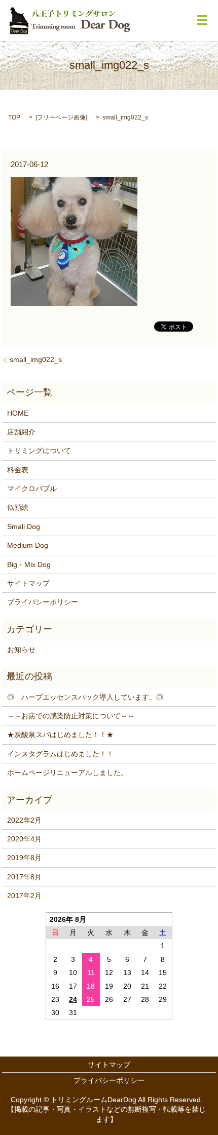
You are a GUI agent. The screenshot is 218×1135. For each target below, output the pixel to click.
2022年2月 (24, 820)
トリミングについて (39, 451)
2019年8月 (24, 858)
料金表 (17, 470)
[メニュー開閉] (202, 20)
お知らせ (21, 649)
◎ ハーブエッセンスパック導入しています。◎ (85, 697)
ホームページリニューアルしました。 (67, 772)
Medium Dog (27, 545)
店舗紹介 (21, 432)
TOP (14, 117)
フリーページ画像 (61, 117)
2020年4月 (24, 839)
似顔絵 (17, 507)
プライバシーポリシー (42, 602)
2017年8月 (24, 877)
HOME (17, 413)
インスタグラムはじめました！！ (60, 754)
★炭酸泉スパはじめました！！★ (60, 735)
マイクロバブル (32, 488)
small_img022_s (36, 359)
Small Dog (23, 526)
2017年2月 (24, 895)
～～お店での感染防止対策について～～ (71, 716)
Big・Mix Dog (29, 564)
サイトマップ (28, 583)
